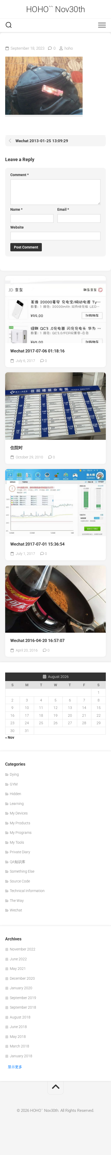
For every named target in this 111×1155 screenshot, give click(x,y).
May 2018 (18, 1037)
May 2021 (18, 969)
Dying (14, 774)
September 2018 (23, 1007)
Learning (17, 804)
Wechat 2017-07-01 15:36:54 (37, 544)
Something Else (22, 871)
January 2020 (21, 988)
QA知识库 (17, 862)
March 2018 (19, 1046)
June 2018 (18, 1027)
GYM (14, 784)
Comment (19, 175)
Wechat (16, 910)
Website (17, 227)
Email (63, 209)
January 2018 (21, 1056)
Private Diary (20, 852)
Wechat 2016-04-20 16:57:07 (37, 640)
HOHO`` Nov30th (55, 9)
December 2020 (22, 978)
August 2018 (20, 1017)
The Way (17, 901)
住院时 (16, 447)
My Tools (17, 842)
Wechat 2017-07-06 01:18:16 (37, 351)
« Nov (9, 737)
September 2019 (23, 998)
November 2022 (22, 949)
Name (16, 209)
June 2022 (18, 959)
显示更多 (15, 1067)
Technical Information (27, 891)
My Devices (19, 813)
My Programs (20, 833)
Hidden (15, 794)
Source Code (20, 881)
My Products (20, 823)
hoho (69, 48)
